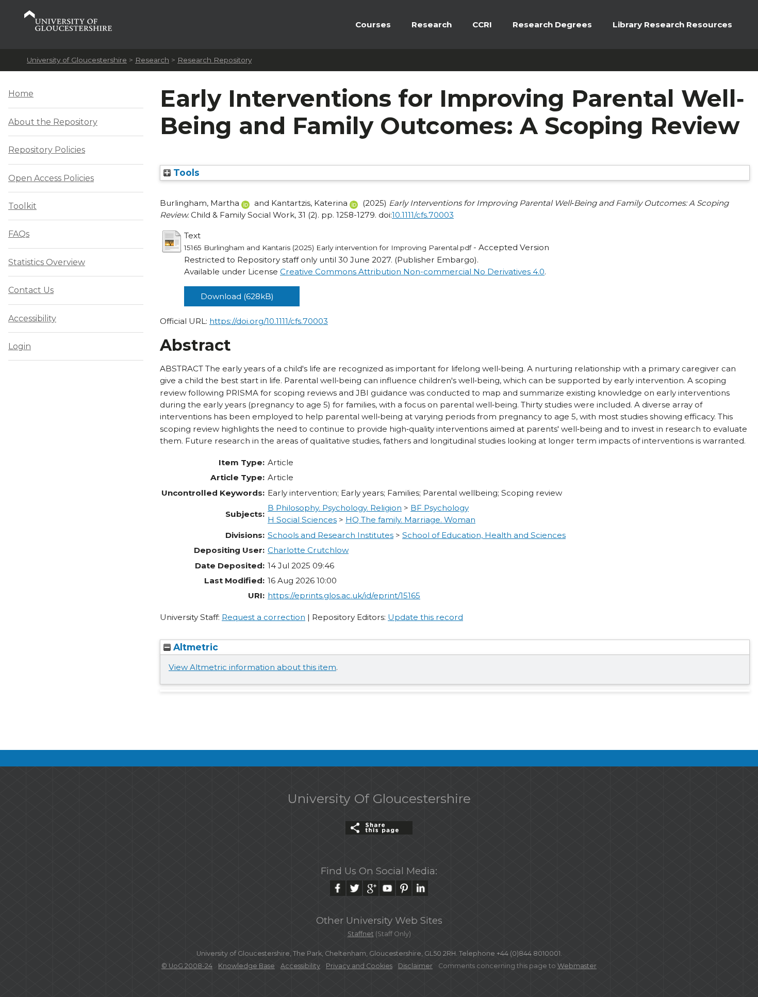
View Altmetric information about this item (252, 667)
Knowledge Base (246, 966)
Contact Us (31, 290)
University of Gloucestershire (77, 60)
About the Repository (52, 122)
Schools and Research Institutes (330, 535)
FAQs (18, 234)
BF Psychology (439, 508)
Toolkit (22, 206)
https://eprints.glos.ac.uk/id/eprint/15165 (344, 595)
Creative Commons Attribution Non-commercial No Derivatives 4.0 (412, 271)
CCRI (482, 24)
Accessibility (32, 318)
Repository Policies (46, 150)
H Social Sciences (302, 520)
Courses (373, 24)
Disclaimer (415, 966)
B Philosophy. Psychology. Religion (335, 508)
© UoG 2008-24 (186, 966)
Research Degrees (552, 24)
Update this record (425, 617)
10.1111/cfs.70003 (423, 215)
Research (431, 24)
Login (19, 346)
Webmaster (577, 966)
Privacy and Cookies (359, 966)
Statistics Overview (46, 262)
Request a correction (263, 617)
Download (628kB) (237, 296)
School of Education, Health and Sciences (484, 535)
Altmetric (194, 647)
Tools (185, 172)
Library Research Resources (672, 24)
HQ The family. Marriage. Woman (410, 520)
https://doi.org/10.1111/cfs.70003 (268, 321)
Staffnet (361, 934)
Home (21, 94)
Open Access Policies (51, 178)
